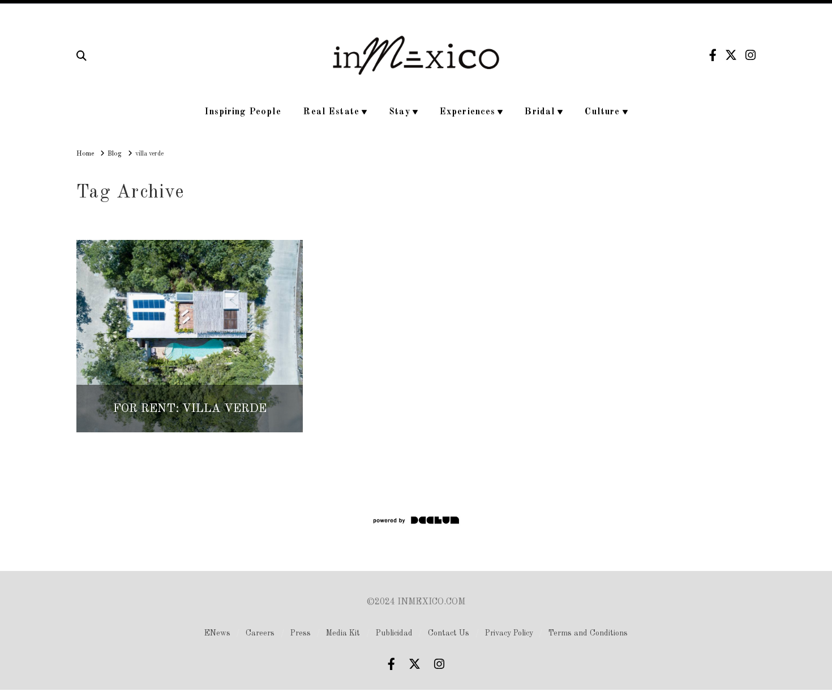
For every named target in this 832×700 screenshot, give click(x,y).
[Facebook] (713, 55)
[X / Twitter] (731, 55)
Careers (260, 633)
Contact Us (448, 633)
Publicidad (394, 633)
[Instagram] (750, 55)
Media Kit (343, 633)
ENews (217, 633)
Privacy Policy (509, 633)
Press (300, 633)
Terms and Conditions (588, 633)
